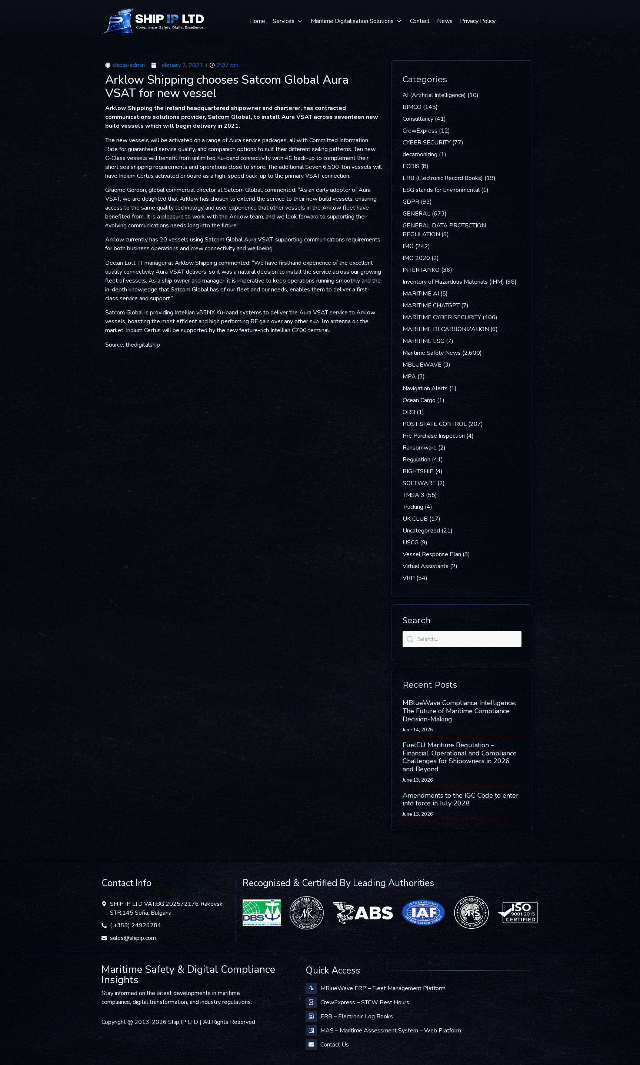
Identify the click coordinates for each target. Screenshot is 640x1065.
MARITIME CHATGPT (431, 305)
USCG (411, 542)
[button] (288, 21)
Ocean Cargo (419, 400)
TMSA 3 (413, 495)
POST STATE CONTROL (435, 424)
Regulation (416, 459)
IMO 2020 (416, 258)
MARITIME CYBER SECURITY (442, 317)
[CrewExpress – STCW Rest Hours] (311, 1002)
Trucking (413, 507)
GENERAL (416, 214)
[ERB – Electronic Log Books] (311, 1016)
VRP (409, 578)
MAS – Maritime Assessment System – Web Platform (390, 1030)
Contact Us (334, 1045)
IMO (408, 246)
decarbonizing (420, 154)
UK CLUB (415, 519)
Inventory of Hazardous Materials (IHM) (453, 282)
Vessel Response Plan (432, 554)
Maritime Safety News (432, 353)
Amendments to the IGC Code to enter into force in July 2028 (461, 799)
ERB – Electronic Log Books (356, 1016)
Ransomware (420, 448)
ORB (409, 412)
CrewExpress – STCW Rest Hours (364, 1002)
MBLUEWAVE (422, 365)
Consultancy (418, 119)
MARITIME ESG (423, 341)
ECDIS (411, 166)
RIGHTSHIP (418, 471)
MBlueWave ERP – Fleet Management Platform (383, 988)
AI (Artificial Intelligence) (434, 95)
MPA (409, 377)
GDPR (411, 202)
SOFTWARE (419, 483)
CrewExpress (420, 131)
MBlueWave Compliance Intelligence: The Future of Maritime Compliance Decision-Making (459, 710)
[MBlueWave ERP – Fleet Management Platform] (311, 988)
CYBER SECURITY (427, 142)
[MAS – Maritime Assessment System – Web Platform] (311, 1030)
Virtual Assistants (426, 566)
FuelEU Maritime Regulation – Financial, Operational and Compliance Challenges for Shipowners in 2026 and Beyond (460, 757)
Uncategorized (421, 531)
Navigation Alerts (425, 388)
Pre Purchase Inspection (434, 436)
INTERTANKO (421, 270)
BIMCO (412, 107)
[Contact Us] (311, 1044)
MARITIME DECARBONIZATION (446, 329)
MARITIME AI (421, 294)
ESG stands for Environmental (441, 190)
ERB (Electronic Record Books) (443, 178)
